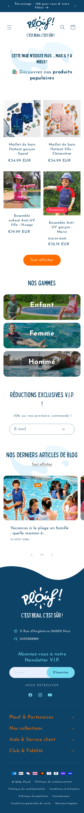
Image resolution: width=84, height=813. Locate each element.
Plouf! (27, 782)
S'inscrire (60, 672)
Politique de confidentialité (27, 789)
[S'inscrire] (62, 429)
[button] (9, 27)
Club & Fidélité (26, 751)
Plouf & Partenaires (31, 717)
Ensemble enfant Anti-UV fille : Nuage (22, 220)
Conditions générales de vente (31, 803)
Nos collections (25, 728)
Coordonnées (61, 796)
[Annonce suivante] (75, 6)
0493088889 (29, 639)
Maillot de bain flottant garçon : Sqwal (22, 149)
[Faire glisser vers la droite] (52, 555)
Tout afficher (42, 260)
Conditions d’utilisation (64, 789)
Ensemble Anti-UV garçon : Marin (62, 227)
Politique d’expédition (33, 796)
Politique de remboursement (53, 782)
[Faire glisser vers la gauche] (32, 555)
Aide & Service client (32, 739)
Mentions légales (66, 803)
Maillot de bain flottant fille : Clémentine (62, 149)
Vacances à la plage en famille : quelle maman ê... (39, 530)
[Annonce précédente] (9, 6)
